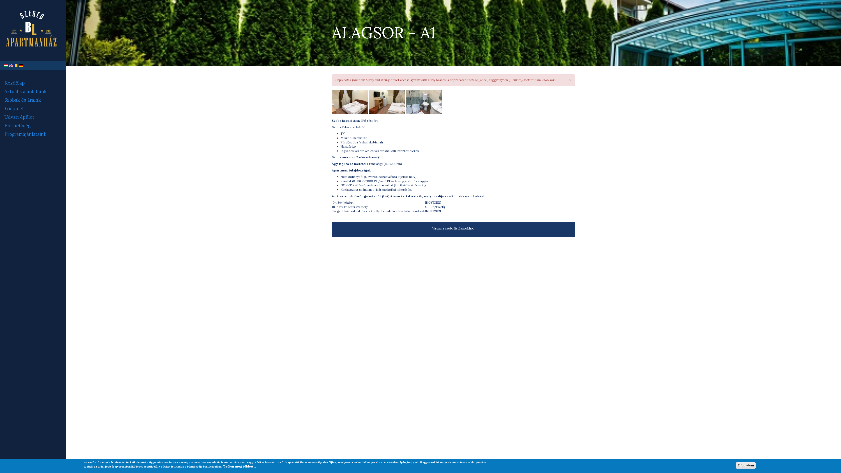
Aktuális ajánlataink (25, 91)
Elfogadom (746, 465)
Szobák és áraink (22, 100)
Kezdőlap (14, 83)
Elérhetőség (17, 126)
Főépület (14, 108)
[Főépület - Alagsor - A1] (350, 102)
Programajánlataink (25, 134)
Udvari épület (19, 117)
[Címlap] (32, 31)
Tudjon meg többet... (239, 466)
